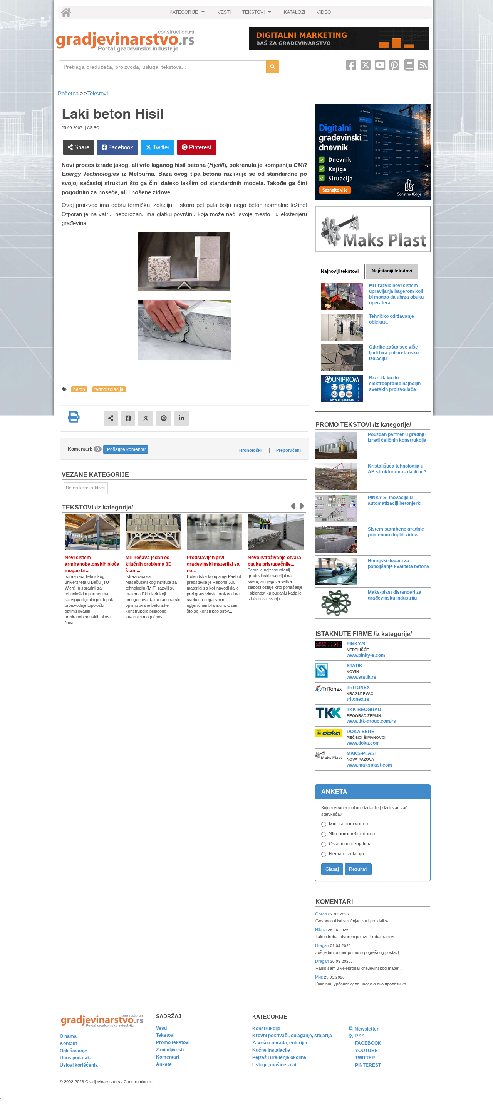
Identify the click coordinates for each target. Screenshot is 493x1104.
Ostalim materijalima (350, 844)
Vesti (161, 1028)
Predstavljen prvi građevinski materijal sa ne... (213, 564)
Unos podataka (76, 1058)
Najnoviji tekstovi (340, 271)
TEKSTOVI (257, 14)
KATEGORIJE (187, 14)
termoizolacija (109, 389)
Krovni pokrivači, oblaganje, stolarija (292, 1035)
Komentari (334, 902)
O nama (68, 1036)
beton (79, 389)
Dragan (322, 945)
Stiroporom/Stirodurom (352, 834)
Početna (69, 93)
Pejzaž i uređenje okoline (279, 1057)
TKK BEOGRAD (364, 709)
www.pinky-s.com (366, 655)
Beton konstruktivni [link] (86, 488)
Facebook (120, 147)
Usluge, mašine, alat (274, 1064)
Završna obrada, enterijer (280, 1043)
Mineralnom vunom (349, 824)
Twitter (160, 147)
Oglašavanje (73, 1051)
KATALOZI (294, 12)
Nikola (321, 929)
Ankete (164, 1064)
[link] (147, 41)
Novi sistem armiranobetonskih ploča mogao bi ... (92, 564)
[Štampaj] (73, 416)
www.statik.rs (361, 677)
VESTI (224, 12)
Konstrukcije (266, 1028)
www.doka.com (363, 743)
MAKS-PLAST (362, 753)
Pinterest (199, 147)
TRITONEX (358, 687)
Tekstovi (97, 93)
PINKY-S (356, 643)
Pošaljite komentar (126, 449)
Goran (321, 914)
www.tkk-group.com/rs (371, 721)
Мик (319, 977)
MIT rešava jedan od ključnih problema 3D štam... (149, 564)
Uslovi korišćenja (79, 1065)
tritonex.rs (358, 699)
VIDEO (324, 12)
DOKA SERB (361, 731)
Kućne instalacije (271, 1050)
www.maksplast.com (369, 765)
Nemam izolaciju (346, 854)
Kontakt (68, 1043)
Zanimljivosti (170, 1049)
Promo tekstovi (172, 1042)
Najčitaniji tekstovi (392, 271)
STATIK (354, 665)
